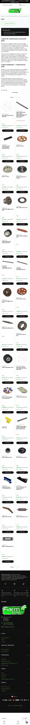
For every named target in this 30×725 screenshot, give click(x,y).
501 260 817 (23, 4)
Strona (12, 97)
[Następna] (28, 1)
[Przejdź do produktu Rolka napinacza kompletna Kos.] (8, 233)
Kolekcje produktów (5, 688)
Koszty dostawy (4, 651)
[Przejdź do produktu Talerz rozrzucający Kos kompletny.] (8, 390)
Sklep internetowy (14, 705)
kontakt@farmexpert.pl (8, 626)
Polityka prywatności (6, 661)
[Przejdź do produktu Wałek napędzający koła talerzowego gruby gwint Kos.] (22, 419)
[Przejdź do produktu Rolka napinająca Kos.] (8, 358)
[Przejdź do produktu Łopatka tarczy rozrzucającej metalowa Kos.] (8, 138)
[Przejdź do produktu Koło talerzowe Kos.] (22, 450)
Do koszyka (7, 130)
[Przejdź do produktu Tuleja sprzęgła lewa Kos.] (8, 292)
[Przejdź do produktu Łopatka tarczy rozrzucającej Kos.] (8, 480)
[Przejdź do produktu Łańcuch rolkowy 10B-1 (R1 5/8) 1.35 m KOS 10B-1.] (22, 358)
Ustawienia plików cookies (7, 679)
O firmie (3, 641)
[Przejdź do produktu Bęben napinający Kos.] (8, 539)
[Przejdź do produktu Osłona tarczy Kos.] (8, 510)
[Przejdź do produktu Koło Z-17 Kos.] (8, 169)
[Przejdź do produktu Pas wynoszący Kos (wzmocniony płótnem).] (22, 480)
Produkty (3, 690)
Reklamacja (3, 675)
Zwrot (2, 673)
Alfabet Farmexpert (5, 686)
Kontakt (3, 677)
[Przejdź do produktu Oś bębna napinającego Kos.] (22, 262)
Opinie (2, 639)
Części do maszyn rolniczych (12, 16)
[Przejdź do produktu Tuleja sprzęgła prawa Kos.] (8, 201)
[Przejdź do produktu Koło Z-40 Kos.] (22, 138)
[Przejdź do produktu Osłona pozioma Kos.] (22, 390)
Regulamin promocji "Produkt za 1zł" (9, 663)
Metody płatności (5, 649)
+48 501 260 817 (8, 623)
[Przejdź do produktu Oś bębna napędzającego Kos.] (8, 262)
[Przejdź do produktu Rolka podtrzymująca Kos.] (22, 230)
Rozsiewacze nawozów (24, 16)
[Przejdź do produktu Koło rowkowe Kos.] (22, 291)
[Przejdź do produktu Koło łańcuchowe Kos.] (22, 200)
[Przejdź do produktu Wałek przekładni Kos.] (8, 322)
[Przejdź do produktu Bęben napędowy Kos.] (22, 510)
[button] (15, 634)
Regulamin (3, 659)
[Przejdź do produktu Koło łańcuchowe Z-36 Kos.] (22, 169)
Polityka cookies (5, 665)
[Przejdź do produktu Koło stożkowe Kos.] (8, 450)
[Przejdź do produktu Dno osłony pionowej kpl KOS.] (8, 107)
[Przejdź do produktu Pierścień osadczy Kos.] (22, 325)
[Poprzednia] (1, 1)
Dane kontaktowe (5, 637)
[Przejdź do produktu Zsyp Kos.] (8, 420)
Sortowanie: (15, 92)
